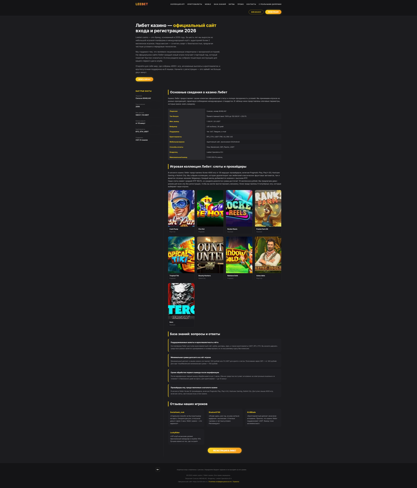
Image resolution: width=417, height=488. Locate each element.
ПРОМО (240, 4)
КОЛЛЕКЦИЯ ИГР (177, 4)
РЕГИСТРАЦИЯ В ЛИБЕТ (224, 450)
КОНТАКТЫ (251, 4)
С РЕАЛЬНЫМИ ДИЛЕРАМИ (270, 4)
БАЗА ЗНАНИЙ (220, 4)
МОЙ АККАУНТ (256, 12)
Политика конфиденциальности (220, 481)
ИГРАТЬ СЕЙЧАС (144, 79)
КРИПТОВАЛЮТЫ (194, 4)
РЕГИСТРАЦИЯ (273, 12)
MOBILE (208, 4)
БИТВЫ (232, 4)
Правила (236, 481)
